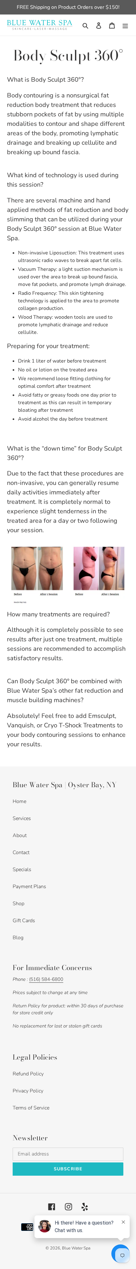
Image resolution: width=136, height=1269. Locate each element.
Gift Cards (24, 920)
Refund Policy (28, 1073)
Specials (22, 869)
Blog (18, 937)
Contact (21, 852)
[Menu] (125, 25)
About (20, 835)
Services (22, 818)
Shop (18, 903)
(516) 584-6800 (46, 979)
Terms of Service (31, 1107)
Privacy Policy (28, 1090)
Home (19, 801)
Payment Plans (29, 886)
